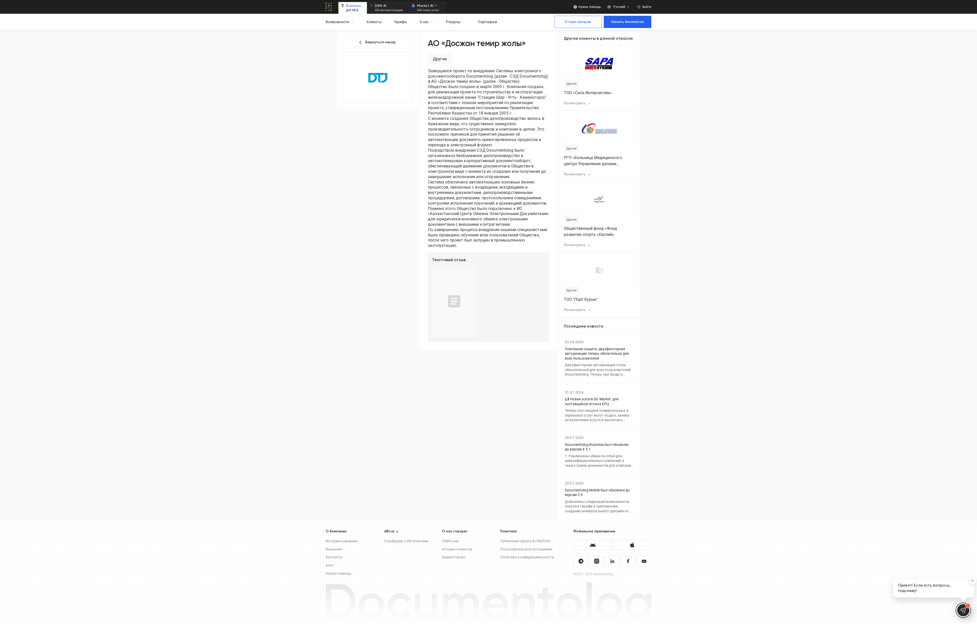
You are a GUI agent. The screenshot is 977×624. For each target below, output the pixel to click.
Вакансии (334, 549)
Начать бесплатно (627, 22)
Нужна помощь (338, 573)
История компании (341, 541)
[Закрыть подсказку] (972, 581)
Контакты (334, 557)
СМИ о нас (450, 541)
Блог (330, 565)
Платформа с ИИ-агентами (406, 541)
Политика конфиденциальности (527, 557)
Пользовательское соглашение (526, 549)
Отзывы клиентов (457, 549)
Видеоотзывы (453, 557)
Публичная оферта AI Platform (525, 541)
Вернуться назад (380, 42)
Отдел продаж (578, 22)
